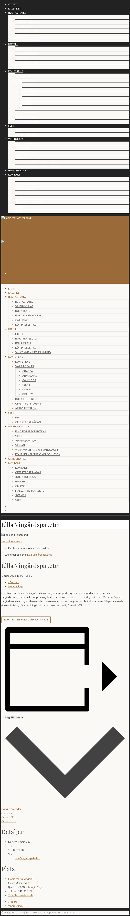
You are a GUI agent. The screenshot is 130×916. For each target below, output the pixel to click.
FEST (18, 130)
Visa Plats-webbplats (20, 895)
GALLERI (20, 193)
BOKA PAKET (23, 58)
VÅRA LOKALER (24, 80)
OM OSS (20, 197)
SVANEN (20, 206)
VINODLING (22, 148)
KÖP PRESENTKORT (27, 40)
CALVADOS (29, 94)
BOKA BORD (22, 26)
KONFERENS (22, 76)
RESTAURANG (23, 17)
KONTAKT (21, 179)
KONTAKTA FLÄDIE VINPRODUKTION (37, 166)
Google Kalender (11, 809)
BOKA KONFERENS (26, 112)
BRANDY (27, 108)
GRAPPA (27, 85)
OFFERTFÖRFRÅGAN (27, 117)
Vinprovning (15, 586)
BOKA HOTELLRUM (26, 53)
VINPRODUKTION (25, 152)
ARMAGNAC (29, 89)
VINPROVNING (24, 22)
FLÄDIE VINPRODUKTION (30, 143)
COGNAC (27, 103)
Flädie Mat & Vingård (20, 879)
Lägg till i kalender (14, 717)
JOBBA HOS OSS (25, 188)
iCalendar (6, 813)
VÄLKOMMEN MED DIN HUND (32, 67)
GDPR (18, 211)
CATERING (21, 35)
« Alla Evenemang (11, 541)
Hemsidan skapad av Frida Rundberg (54, 912)
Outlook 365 (8, 817)
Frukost (13, 582)
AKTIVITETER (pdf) (26, 121)
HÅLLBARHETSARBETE (29, 202)
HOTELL (20, 49)
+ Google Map (34, 887)
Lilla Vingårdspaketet (27, 858)
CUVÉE (26, 98)
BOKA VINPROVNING (28, 31)
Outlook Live (8, 821)
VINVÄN (20, 157)
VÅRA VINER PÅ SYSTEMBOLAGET (36, 162)
